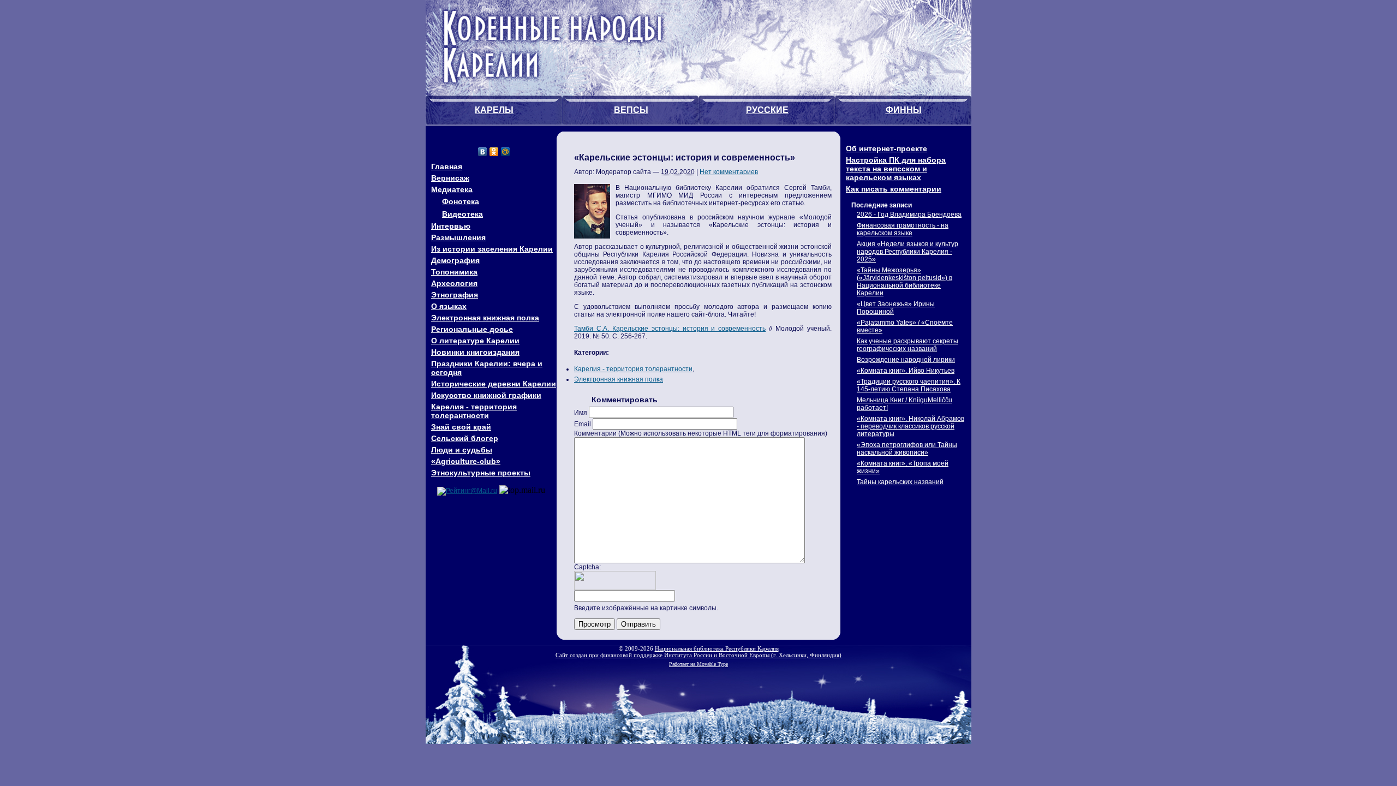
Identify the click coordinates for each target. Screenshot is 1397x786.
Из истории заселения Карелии (492, 249)
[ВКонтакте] (482, 152)
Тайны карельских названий (900, 482)
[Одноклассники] (494, 152)
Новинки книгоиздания (475, 352)
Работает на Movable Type (698, 664)
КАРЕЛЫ (494, 110)
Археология (454, 283)
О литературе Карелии (475, 340)
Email (582, 424)
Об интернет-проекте (886, 148)
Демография (455, 260)
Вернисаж (450, 178)
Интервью (450, 226)
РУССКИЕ (767, 110)
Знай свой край (461, 426)
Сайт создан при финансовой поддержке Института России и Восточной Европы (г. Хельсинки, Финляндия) (698, 655)
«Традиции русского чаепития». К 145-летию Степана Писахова (908, 385)
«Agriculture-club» (465, 461)
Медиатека (452, 189)
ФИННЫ (904, 110)
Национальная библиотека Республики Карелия (717, 648)
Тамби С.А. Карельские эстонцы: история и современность (670, 328)
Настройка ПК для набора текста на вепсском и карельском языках (896, 169)
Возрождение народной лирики (906, 360)
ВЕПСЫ (631, 110)
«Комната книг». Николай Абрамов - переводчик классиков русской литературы (910, 426)
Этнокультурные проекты (480, 472)
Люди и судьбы (461, 449)
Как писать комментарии (893, 188)
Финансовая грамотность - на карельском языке (902, 229)
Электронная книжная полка (485, 317)
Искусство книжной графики (486, 395)
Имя (580, 412)
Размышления (458, 237)
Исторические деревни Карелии (493, 383)
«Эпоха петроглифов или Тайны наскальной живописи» (907, 448)
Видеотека (462, 214)
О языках (449, 306)
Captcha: (587, 567)
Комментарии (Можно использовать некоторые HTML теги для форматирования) (700, 433)
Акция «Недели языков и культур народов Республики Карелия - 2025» (907, 251)
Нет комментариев (729, 172)
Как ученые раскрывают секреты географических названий (907, 345)
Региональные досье (472, 329)
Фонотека (460, 201)
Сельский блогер (464, 438)
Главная (446, 166)
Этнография (454, 294)
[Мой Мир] (505, 152)
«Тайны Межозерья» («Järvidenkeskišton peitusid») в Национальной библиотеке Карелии (904, 281)
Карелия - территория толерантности (474, 411)
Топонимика (454, 271)
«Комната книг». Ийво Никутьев (905, 370)
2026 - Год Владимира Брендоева (909, 214)
